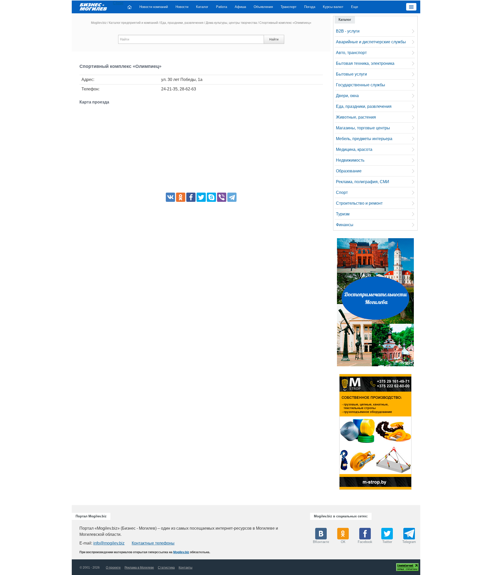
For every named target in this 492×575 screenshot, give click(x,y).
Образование (349, 171)
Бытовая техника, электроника (365, 63)
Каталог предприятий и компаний (133, 23)
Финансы (344, 225)
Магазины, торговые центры (363, 128)
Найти (274, 39)
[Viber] (221, 197)
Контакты (185, 567)
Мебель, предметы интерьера (364, 139)
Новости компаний (153, 7)
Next (417, 433)
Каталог (202, 7)
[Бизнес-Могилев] (93, 6)
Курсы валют (333, 7)
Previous (334, 433)
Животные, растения (356, 117)
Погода (309, 7)
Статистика (166, 567)
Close (118, 3)
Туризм (343, 214)
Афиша (240, 7)
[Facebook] (191, 197)
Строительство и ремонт (359, 203)
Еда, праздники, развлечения (181, 23)
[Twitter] (201, 197)
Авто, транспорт (351, 52)
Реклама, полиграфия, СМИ (362, 182)
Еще (354, 7)
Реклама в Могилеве (139, 567)
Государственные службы (360, 85)
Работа (221, 7)
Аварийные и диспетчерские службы (371, 42)
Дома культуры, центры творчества (231, 23)
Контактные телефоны (153, 543)
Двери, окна (347, 95)
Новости (182, 7)
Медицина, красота (354, 149)
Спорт (342, 192)
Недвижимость (350, 160)
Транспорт (288, 7)
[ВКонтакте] (170, 197)
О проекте (113, 567)
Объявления (263, 7)
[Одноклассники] (180, 197)
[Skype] (211, 197)
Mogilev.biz (99, 23)
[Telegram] (232, 197)
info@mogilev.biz (109, 543)
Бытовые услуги (351, 74)
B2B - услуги (348, 31)
